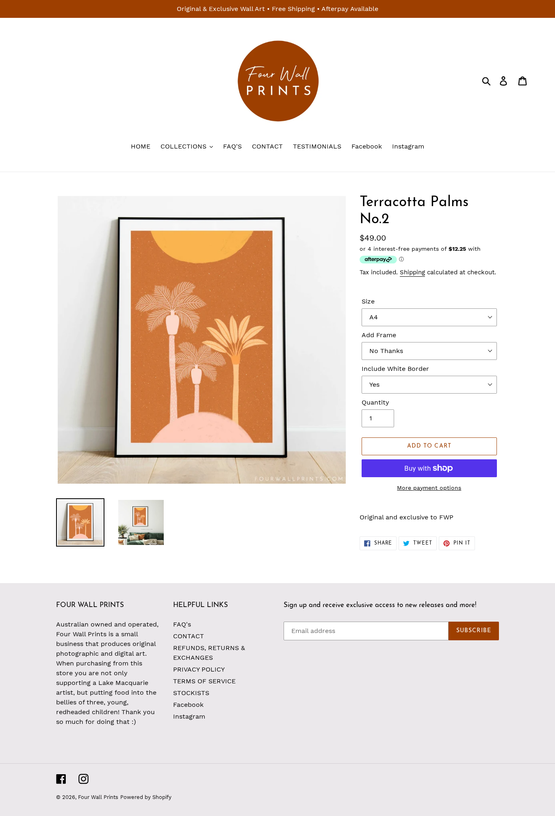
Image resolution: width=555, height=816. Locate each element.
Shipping (412, 272)
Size (368, 301)
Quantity (375, 402)
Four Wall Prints (98, 797)
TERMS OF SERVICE (204, 681)
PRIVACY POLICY (199, 669)
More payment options (429, 487)
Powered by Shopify (145, 797)
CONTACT (188, 636)
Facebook (188, 704)
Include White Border (395, 368)
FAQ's (182, 624)
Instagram (189, 716)
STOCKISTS (191, 693)
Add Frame (379, 335)
